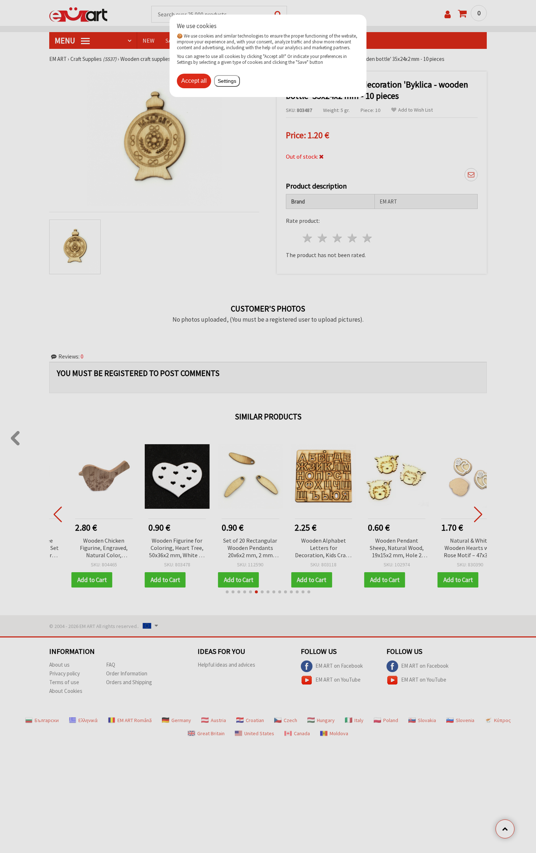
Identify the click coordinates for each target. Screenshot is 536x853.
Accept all (194, 81)
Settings (227, 81)
